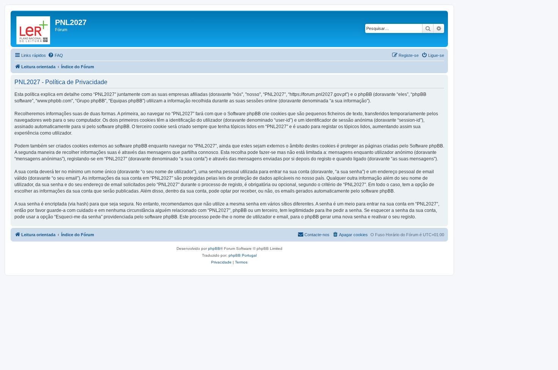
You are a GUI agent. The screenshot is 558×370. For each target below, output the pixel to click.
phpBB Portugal (243, 255)
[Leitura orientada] (34, 29)
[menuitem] (55, 55)
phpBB (214, 248)
